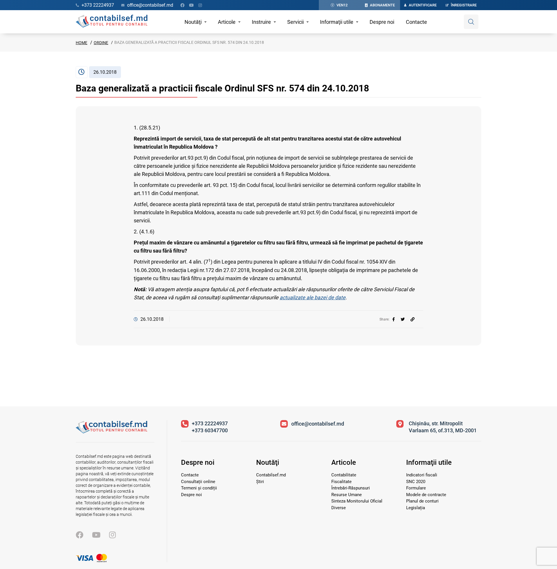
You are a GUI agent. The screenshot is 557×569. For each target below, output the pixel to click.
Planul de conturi (422, 501)
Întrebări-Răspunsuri (350, 488)
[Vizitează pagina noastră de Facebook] (182, 5)
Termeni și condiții (199, 488)
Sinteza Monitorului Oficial (356, 501)
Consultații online (198, 481)
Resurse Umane (346, 494)
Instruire (261, 22)
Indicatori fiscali (421, 475)
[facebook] (393, 319)
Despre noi (382, 22)
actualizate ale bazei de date (313, 297)
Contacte (416, 22)
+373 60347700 (210, 430)
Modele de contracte (426, 494)
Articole (227, 22)
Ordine (101, 42)
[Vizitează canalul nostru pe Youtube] (191, 5)
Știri (260, 481)
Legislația (415, 507)
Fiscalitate (341, 481)
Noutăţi (193, 22)
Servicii (295, 22)
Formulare (416, 488)
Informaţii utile (336, 22)
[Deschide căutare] (471, 22)
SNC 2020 (415, 481)
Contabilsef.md (271, 475)
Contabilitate (343, 475)
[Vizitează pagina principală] (111, 21)
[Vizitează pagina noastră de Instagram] (200, 5)
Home (81, 42)
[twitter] (403, 319)
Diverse (338, 507)
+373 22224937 (210, 423)
